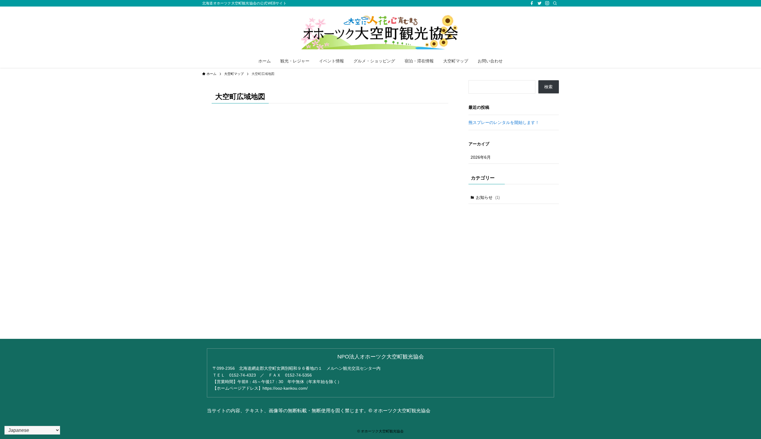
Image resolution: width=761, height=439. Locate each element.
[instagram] (547, 3)
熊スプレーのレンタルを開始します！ (503, 122)
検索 (548, 86)
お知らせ (488, 197)
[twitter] (539, 3)
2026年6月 (481, 157)
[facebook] (532, 3)
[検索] (555, 3)
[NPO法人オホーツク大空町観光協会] (380, 31)
